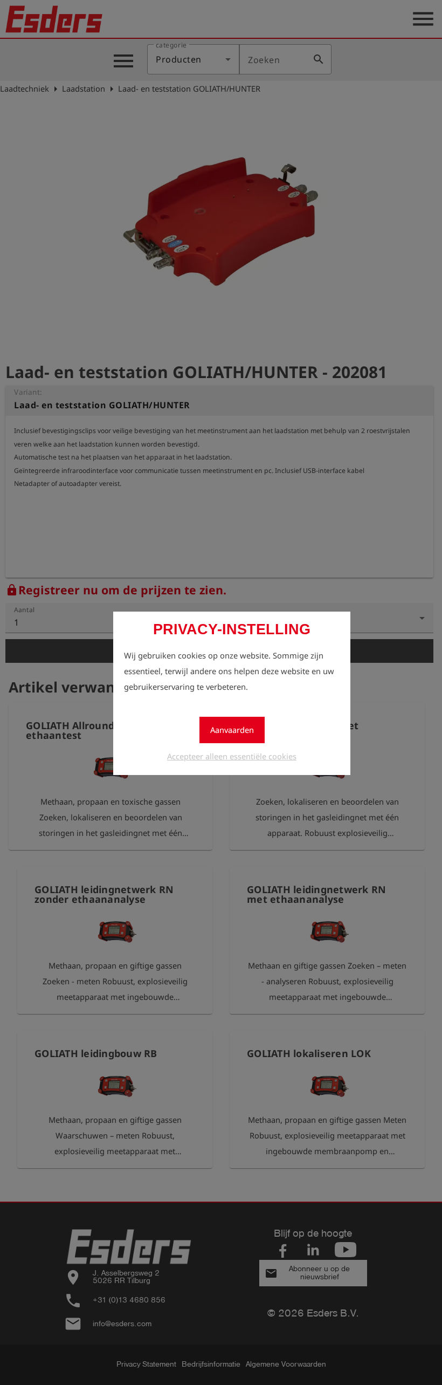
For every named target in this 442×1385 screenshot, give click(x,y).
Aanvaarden (232, 729)
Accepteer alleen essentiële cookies (231, 756)
